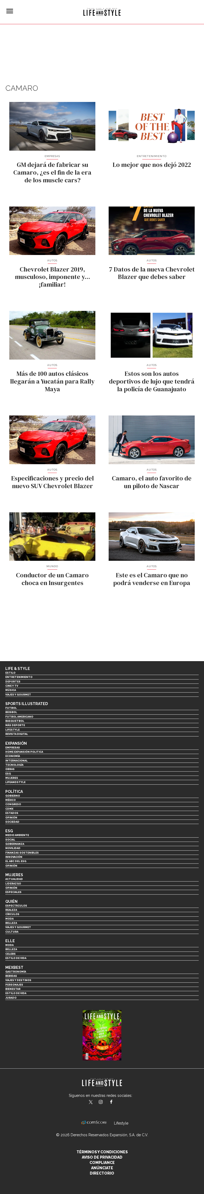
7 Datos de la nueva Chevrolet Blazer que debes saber (152, 273)
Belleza (11, 922)
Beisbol (11, 712)
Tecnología (14, 764)
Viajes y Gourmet (18, 694)
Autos (52, 260)
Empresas (52, 156)
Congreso (13, 804)
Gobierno (12, 795)
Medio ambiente (17, 835)
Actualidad (14, 879)
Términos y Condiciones (102, 1152)
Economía (12, 756)
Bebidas (11, 975)
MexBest (14, 967)
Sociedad (12, 821)
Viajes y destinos (18, 980)
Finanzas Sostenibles (22, 852)
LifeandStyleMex (91, 1102)
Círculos (12, 914)
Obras (10, 769)
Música (10, 690)
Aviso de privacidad (102, 1157)
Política (14, 791)
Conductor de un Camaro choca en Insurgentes (52, 579)
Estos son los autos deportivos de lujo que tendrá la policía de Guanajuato (151, 381)
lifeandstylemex (105, 1102)
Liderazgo (13, 883)
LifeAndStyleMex (116, 1102)
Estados (11, 813)
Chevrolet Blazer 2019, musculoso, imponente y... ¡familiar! (52, 277)
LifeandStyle (15, 782)
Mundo (52, 566)
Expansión (16, 743)
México (10, 799)
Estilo (10, 672)
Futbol (11, 707)
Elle (10, 941)
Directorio (102, 1173)
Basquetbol (14, 720)
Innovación (13, 856)
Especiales (13, 892)
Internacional (16, 760)
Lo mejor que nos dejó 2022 (152, 164)
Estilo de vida (15, 958)
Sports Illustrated (26, 704)
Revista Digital (16, 733)
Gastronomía (15, 971)
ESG (8, 773)
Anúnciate (102, 1168)
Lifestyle (12, 729)
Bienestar (12, 988)
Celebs (10, 953)
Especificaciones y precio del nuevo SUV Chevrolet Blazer (52, 482)
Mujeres (11, 777)
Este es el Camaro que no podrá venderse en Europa (151, 579)
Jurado (10, 997)
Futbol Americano (19, 716)
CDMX (9, 808)
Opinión (11, 817)
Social (10, 839)
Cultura (11, 931)
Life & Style (17, 668)
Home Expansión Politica (24, 751)
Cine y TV (11, 685)
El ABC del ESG (15, 861)
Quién (11, 901)
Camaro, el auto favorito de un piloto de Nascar (152, 482)
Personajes (14, 984)
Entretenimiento (152, 156)
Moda (9, 918)
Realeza (11, 909)
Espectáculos (16, 905)
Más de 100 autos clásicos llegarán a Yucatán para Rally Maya (52, 381)
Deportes (12, 681)
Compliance (102, 1162)
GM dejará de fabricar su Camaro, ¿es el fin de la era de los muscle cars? (52, 172)
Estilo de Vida (15, 993)
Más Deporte (15, 725)
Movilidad (12, 848)
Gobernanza (14, 843)
